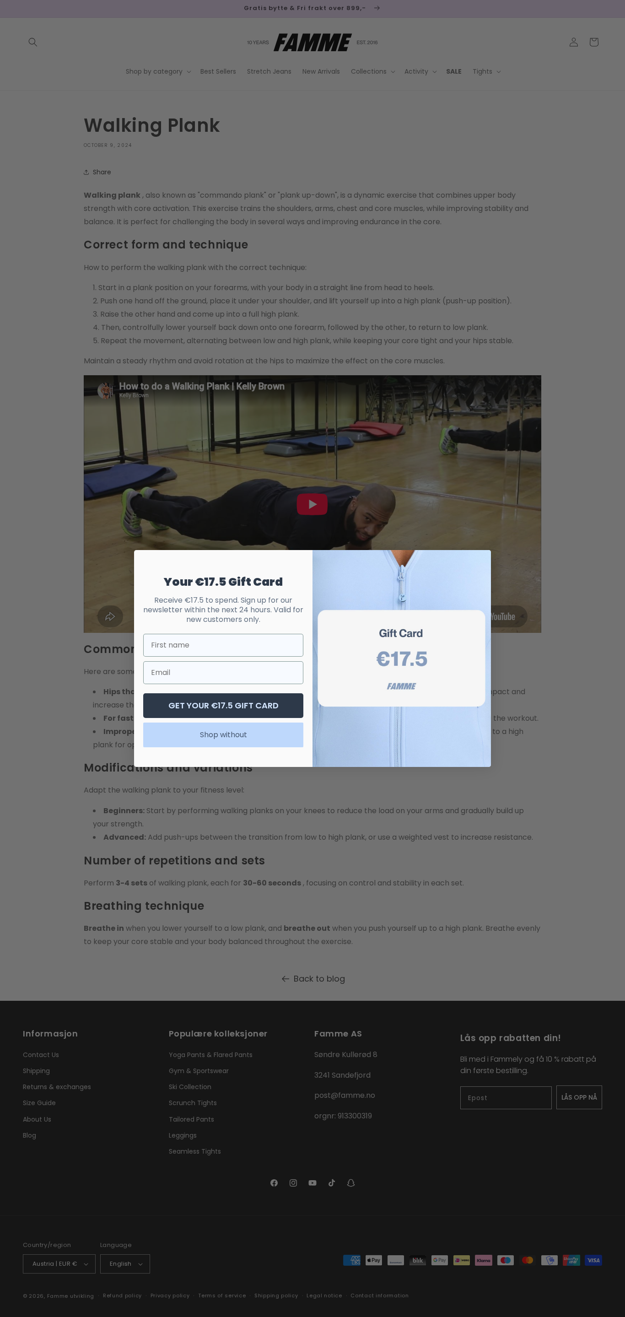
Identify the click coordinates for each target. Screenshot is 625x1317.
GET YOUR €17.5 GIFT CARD (223, 705)
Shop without (223, 734)
